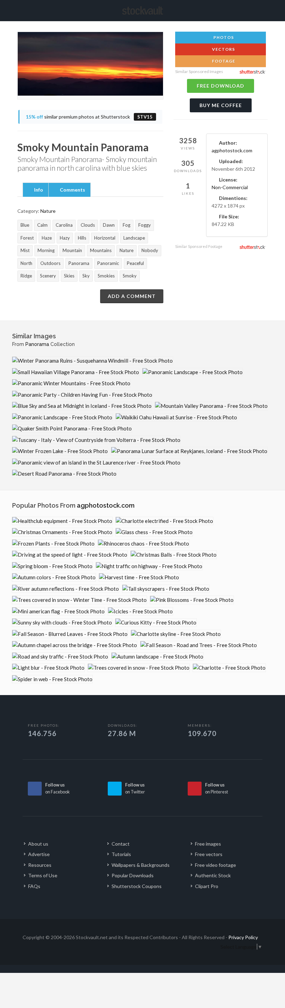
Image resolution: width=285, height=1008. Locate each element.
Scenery (48, 276)
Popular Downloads (133, 875)
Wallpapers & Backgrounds (141, 865)
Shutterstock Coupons (137, 886)
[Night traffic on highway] (149, 566)
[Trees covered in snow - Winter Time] (79, 600)
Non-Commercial (230, 187)
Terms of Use (42, 875)
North (26, 263)
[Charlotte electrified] (164, 521)
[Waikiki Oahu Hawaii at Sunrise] (176, 417)
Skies (69, 276)
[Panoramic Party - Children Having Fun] (82, 395)
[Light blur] (48, 668)
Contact (121, 844)
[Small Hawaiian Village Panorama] (75, 372)
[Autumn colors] (54, 577)
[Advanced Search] (255, 9)
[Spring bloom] (52, 566)
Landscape (134, 238)
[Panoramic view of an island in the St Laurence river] (96, 463)
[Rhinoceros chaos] (143, 544)
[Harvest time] (139, 577)
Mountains (101, 250)
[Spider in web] (52, 679)
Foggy (144, 225)
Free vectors (208, 854)
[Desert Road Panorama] (64, 474)
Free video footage (215, 865)
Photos (223, 37)
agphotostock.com (232, 150)
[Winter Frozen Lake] (60, 451)
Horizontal (104, 238)
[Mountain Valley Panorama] (211, 406)
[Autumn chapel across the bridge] (74, 645)
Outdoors (50, 263)
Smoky (130, 276)
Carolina (64, 225)
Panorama (78, 263)
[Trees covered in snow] (138, 668)
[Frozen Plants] (53, 544)
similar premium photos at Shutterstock (89, 117)
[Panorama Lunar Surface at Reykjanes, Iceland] (189, 451)
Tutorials (121, 854)
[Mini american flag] (58, 611)
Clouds (88, 225)
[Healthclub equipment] (62, 521)
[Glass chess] (154, 532)
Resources (39, 865)
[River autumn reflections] (65, 589)
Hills (82, 238)
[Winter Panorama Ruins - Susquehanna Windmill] (92, 361)
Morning (46, 250)
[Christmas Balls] (174, 555)
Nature (48, 211)
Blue (25, 225)
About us (38, 844)
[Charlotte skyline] (176, 634)
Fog (126, 225)
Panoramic (108, 263)
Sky (86, 276)
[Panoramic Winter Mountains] (71, 383)
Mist (25, 250)
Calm (42, 225)
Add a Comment (132, 296)
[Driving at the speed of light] (69, 555)
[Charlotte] (229, 668)
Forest (27, 238)
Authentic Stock (213, 875)
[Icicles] (140, 611)
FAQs (34, 886)
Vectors (223, 49)
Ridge (26, 276)
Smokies (106, 276)
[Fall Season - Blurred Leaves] (70, 634)
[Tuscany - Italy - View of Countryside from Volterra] (96, 440)
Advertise (39, 854)
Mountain (72, 250)
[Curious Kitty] (155, 623)
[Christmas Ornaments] (62, 532)
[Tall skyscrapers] (165, 589)
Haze (47, 238)
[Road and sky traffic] (60, 657)
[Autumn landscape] (157, 657)
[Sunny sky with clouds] (62, 623)
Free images (208, 844)
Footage (223, 61)
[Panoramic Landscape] (192, 372)
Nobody (149, 250)
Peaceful (135, 263)
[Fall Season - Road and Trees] (198, 645)
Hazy (65, 238)
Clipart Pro (206, 886)
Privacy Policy (243, 937)
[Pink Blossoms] (192, 600)
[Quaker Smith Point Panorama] (72, 429)
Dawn (109, 225)
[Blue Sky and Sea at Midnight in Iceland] (82, 406)
